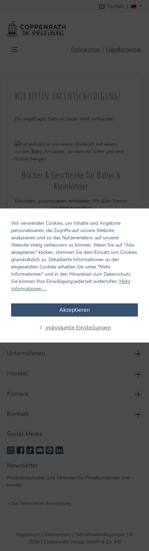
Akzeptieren (74, 310)
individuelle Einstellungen (77, 327)
